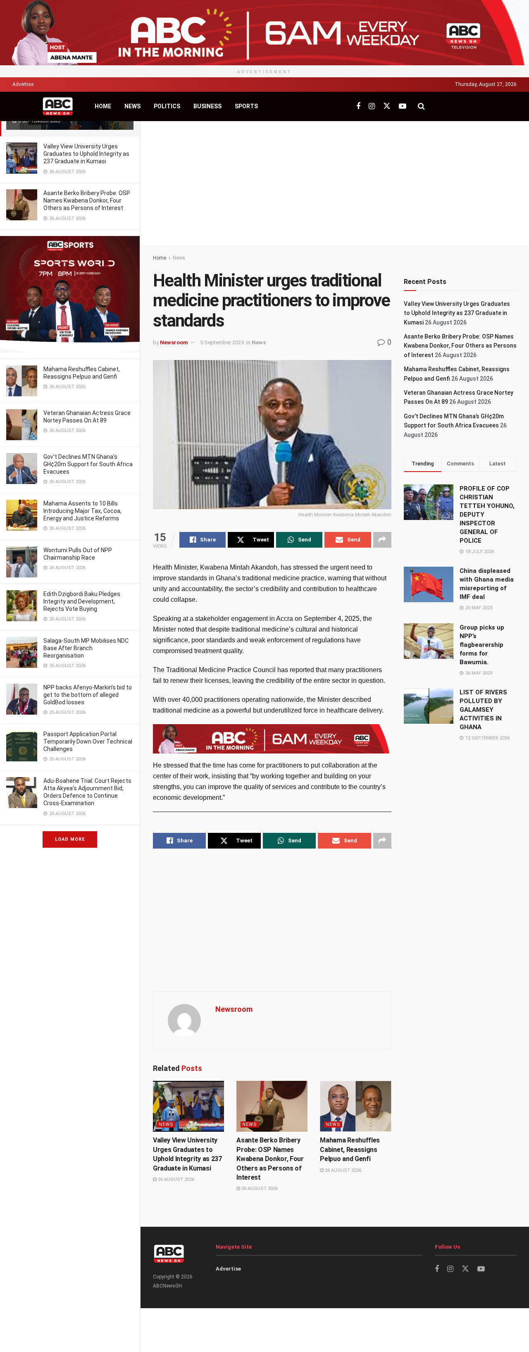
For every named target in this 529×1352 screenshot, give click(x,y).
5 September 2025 (222, 342)
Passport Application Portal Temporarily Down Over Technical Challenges (87, 741)
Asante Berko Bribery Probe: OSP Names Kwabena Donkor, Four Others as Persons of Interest (86, 200)
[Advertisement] (335, 183)
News (132, 106)
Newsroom (174, 342)
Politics (167, 106)
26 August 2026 (175, 1179)
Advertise (22, 84)
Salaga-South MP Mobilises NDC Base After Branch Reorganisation (86, 648)
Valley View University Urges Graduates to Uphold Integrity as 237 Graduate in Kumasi (86, 154)
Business (207, 106)
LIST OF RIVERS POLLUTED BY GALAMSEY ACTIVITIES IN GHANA (483, 710)
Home (103, 106)
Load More (70, 839)
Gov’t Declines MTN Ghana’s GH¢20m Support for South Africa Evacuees (88, 464)
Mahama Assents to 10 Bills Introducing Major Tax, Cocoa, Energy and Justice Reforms (82, 511)
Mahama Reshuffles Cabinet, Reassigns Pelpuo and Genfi (350, 1149)
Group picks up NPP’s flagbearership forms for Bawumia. (482, 645)
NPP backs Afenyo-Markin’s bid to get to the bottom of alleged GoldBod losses (87, 695)
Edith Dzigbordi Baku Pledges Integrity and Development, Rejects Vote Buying (81, 601)
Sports (246, 106)
